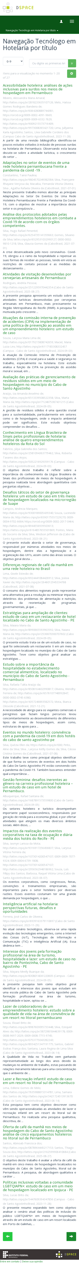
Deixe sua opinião (32, 1261)
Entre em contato (10, 1261)
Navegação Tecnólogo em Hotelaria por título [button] (31, 30)
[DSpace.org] (66, 1254)
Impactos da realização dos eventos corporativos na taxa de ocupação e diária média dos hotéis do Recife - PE (37, 835)
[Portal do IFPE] (15, 1254)
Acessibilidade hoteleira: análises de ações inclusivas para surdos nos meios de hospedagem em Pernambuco (37, 89)
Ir (72, 63)
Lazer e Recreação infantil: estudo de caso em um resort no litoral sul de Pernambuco (39, 1081)
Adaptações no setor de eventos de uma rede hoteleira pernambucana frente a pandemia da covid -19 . (36, 166)
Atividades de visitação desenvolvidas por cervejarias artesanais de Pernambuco (37, 276)
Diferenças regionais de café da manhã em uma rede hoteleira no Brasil (38, 566)
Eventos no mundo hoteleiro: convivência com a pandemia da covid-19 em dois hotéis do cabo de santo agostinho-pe (39, 736)
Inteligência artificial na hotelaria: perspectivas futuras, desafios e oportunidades (30, 908)
